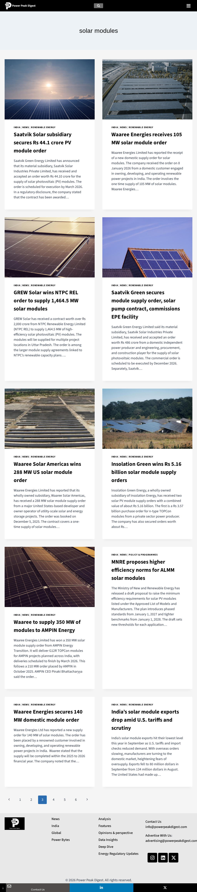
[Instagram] (152, 857)
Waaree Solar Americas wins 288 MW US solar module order (47, 472)
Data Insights (108, 839)
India (17, 127)
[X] (165, 887)
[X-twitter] (173, 857)
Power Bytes (61, 839)
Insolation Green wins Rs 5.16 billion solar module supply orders (146, 472)
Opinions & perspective (115, 832)
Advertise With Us (158, 835)
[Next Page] (87, 800)
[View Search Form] (98, 5)
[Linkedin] (163, 857)
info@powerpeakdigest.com (166, 826)
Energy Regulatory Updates (118, 853)
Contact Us (153, 821)
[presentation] (50, 89)
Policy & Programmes (143, 554)
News (25, 127)
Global (56, 832)
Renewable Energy (43, 127)
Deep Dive (105, 846)
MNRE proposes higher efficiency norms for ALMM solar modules (142, 570)
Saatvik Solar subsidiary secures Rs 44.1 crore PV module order (43, 143)
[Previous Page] (9, 800)
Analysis (104, 819)
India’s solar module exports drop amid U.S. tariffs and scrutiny (145, 720)
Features (104, 826)
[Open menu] (188, 5)
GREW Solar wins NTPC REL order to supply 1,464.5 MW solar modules (46, 301)
